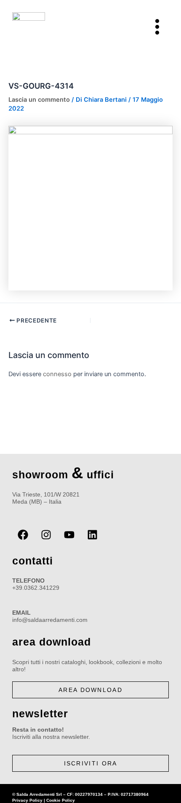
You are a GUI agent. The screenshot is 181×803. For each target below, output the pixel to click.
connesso (57, 374)
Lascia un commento (39, 99)
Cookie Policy (60, 800)
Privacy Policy (27, 800)
